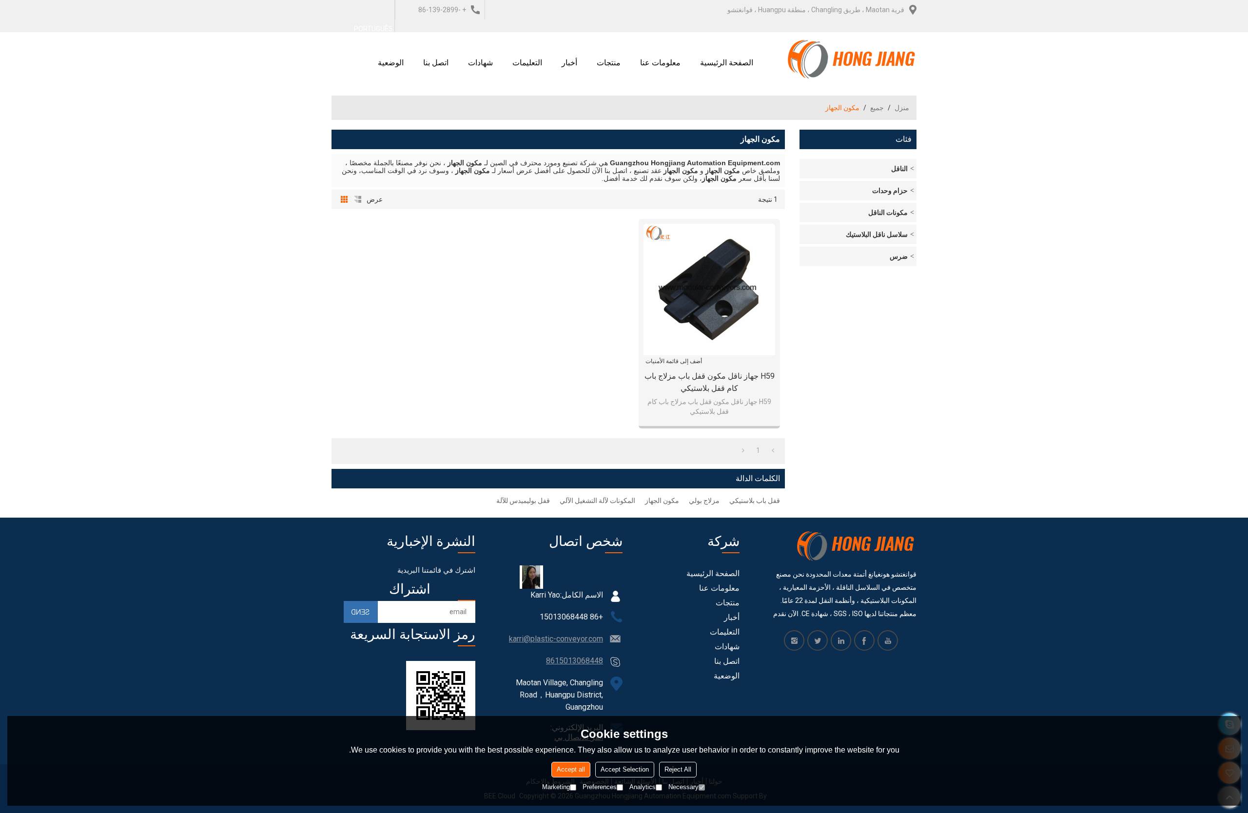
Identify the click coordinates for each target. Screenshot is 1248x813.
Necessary (683, 787)
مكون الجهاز (662, 500)
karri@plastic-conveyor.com (556, 638)
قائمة (358, 199)
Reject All (677, 769)
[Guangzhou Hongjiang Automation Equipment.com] (851, 59)
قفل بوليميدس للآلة (523, 500)
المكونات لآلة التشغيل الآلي (597, 500)
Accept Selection (625, 769)
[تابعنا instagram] (794, 640)
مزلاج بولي (704, 500)
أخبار (569, 62)
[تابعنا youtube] (888, 640)
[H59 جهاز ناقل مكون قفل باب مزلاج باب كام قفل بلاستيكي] (709, 289)
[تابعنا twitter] (817, 640)
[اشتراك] (361, 612)
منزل (902, 108)
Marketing (556, 787)
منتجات (609, 62)
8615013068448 (574, 660)
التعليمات (527, 62)
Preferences (600, 787)
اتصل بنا (435, 62)
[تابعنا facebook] (864, 640)
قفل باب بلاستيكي (754, 500)
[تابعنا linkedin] (841, 640)
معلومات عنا (660, 62)
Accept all (571, 769)
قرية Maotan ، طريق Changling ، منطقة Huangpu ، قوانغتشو (815, 10)
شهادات (480, 62)
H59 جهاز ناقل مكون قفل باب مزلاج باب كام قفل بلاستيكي (709, 382)
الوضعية (391, 62)
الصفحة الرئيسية (726, 62)
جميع (877, 108)
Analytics (642, 787)
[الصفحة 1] (773, 450)
